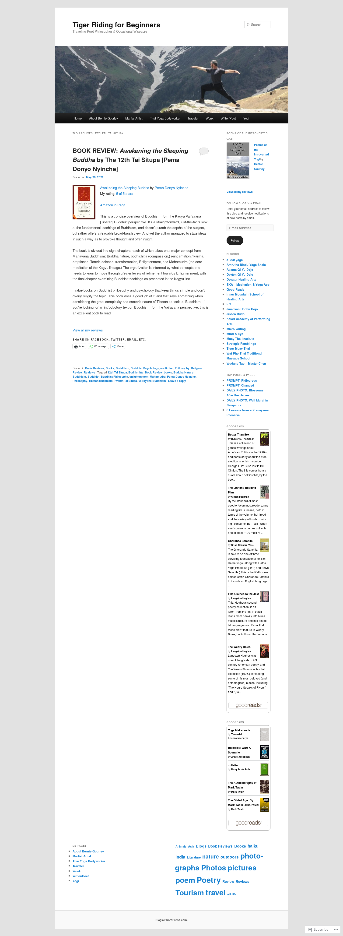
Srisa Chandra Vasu (242, 545)
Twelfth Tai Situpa (125, 381)
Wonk (210, 118)
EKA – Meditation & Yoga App (248, 284)
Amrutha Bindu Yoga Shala (246, 264)
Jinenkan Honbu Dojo (242, 309)
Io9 (229, 304)
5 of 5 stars (124, 193)
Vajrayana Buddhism (152, 381)
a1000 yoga (235, 259)
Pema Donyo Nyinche (171, 187)
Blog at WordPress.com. (171, 920)
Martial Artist (134, 118)
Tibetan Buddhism (101, 381)
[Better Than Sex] (264, 445)
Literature (194, 857)
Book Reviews (94, 368)
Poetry (209, 879)
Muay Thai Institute (240, 338)
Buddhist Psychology (145, 368)
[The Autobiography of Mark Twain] (264, 793)
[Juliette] (264, 774)
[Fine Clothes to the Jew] (264, 601)
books (168, 372)
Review (77, 372)
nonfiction (166, 368)
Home (78, 118)
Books (110, 368)
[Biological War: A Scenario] (264, 758)
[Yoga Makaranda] (264, 740)
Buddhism (122, 368)
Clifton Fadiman (240, 496)
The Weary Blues (239, 647)
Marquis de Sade (240, 769)
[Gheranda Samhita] (264, 551)
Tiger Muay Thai (238, 348)
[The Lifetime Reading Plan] (264, 497)
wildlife (231, 894)
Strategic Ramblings (241, 343)
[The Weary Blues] (264, 657)
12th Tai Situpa (117, 372)
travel (216, 892)
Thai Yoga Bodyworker (165, 118)
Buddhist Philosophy (114, 376)
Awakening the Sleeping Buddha (124, 187)
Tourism (189, 892)
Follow (235, 240)
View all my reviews (88, 329)
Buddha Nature (183, 372)
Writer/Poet (228, 118)
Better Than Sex (238, 434)
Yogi (246, 118)
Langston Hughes (241, 598)
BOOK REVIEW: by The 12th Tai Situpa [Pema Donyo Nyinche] (130, 159)
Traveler (193, 118)
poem (185, 879)
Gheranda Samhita (240, 541)
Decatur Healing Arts (241, 279)
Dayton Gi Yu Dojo (240, 274)
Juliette (233, 765)
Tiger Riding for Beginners (116, 24)
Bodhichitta (136, 372)
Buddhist (93, 376)
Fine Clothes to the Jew (243, 594)
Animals (180, 846)
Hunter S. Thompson (242, 438)
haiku (253, 846)
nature (210, 856)
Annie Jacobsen (240, 756)
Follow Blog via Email (244, 203)
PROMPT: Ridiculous (242, 380)
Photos (213, 867)
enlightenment (139, 376)
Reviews (89, 372)
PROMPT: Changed (240, 385)
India (180, 857)
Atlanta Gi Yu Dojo (240, 269)
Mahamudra (158, 376)
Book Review (153, 372)
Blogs (201, 846)
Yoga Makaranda (239, 730)
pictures (242, 867)
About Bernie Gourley (103, 118)
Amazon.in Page (112, 204)
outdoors (229, 857)
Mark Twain (237, 791)
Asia (191, 846)
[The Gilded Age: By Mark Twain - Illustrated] (264, 811)
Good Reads (235, 289)
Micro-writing (236, 329)
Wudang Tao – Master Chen (246, 363)
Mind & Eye (235, 333)
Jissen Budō (236, 314)
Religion (196, 368)
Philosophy (182, 368)
